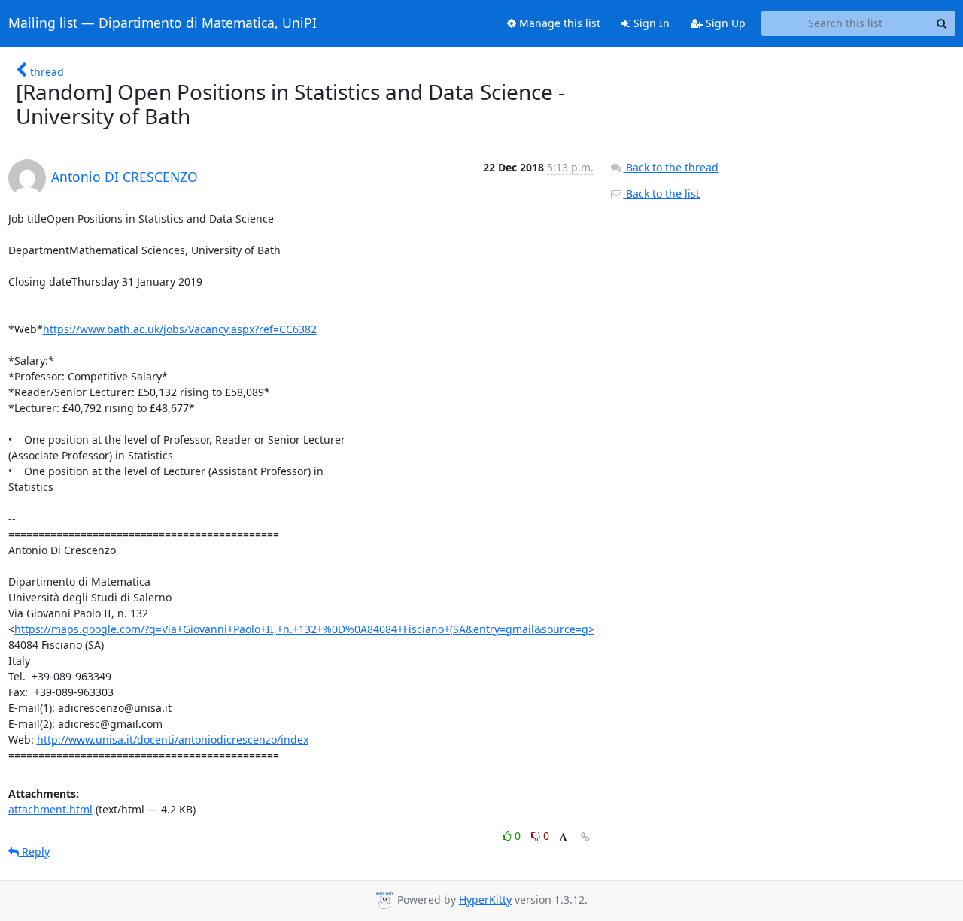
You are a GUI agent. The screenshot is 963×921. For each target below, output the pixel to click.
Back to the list (661, 193)
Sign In (650, 23)
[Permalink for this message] (585, 837)
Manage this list (558, 23)
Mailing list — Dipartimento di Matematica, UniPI (162, 23)
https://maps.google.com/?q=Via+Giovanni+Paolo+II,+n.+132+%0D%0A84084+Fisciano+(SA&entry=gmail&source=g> (304, 629)
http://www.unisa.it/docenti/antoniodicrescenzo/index (172, 739)
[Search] (941, 23)
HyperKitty (485, 899)
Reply (34, 851)
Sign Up (724, 23)
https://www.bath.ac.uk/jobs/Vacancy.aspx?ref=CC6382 (180, 329)
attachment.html (50, 809)
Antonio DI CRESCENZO (124, 177)
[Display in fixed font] (563, 838)
